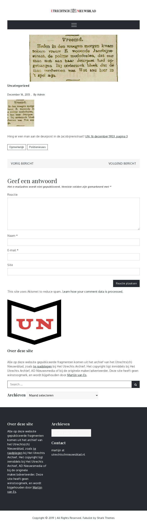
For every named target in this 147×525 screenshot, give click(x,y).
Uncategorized (18, 85)
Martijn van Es (76, 375)
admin (41, 94)
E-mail (12, 250)
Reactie (12, 194)
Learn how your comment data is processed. (92, 291)
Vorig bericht (22, 163)
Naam (12, 235)
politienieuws (37, 147)
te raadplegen (42, 366)
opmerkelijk (16, 147)
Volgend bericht (122, 163)
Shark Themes (106, 517)
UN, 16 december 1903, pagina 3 (106, 136)
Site (10, 265)
